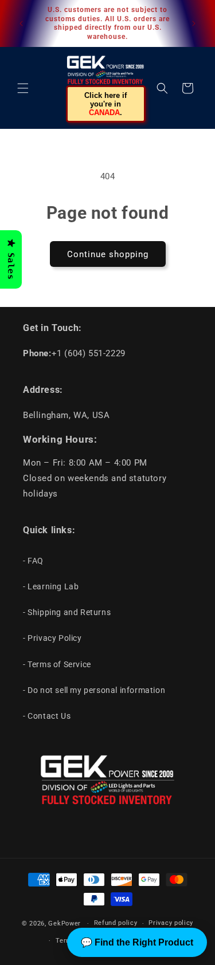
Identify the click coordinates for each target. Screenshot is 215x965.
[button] (23, 88)
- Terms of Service (57, 664)
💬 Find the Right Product (137, 942)
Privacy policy (170, 923)
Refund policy (116, 923)
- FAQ (33, 560)
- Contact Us (47, 715)
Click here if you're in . (105, 104)
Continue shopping (107, 254)
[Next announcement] (193, 23)
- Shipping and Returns (67, 612)
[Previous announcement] (21, 23)
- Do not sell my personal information (94, 690)
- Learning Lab (51, 586)
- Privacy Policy (52, 638)
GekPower (64, 923)
